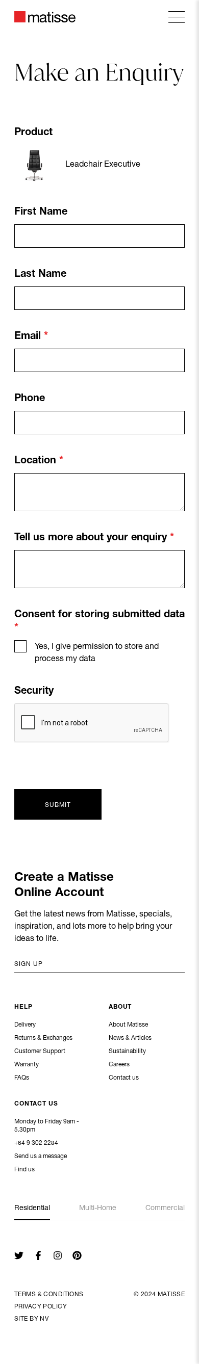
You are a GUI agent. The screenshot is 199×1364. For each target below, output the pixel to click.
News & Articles (130, 1038)
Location (36, 461)
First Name (40, 212)
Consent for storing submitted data (99, 615)
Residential (32, 1208)
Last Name (40, 275)
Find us (24, 1170)
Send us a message (40, 1156)
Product (33, 133)
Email (29, 337)
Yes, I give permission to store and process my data (97, 653)
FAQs (21, 1078)
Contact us (124, 1078)
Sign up (28, 964)
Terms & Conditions (49, 1295)
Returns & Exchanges (43, 1038)
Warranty (26, 1065)
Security (34, 692)
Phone (29, 399)
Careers (119, 1065)
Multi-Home (97, 1208)
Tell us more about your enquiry (92, 538)
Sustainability (127, 1051)
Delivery (25, 1025)
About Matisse (128, 1025)
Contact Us (36, 1104)
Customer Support (39, 1051)
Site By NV (31, 1319)
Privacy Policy (40, 1307)
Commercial (165, 1208)
